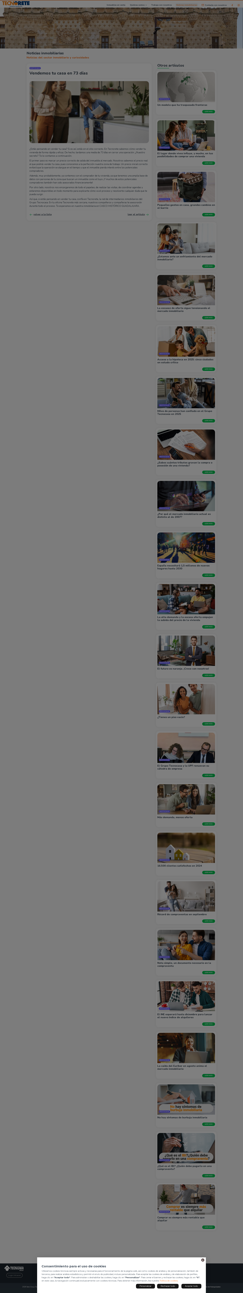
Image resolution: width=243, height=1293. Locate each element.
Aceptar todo (191, 1286)
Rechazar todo (168, 1286)
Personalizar (145, 1286)
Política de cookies (168, 1280)
